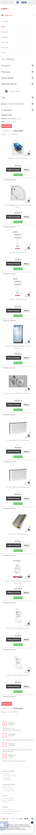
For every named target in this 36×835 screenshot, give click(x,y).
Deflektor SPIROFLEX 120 (18, 299)
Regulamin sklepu (7, 787)
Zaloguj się (31, 2)
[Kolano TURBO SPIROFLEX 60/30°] (18, 663)
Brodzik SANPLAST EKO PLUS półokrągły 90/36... (18, 206)
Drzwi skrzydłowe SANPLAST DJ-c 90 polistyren (18, 347)
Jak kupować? (5, 47)
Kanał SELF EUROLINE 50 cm (18, 534)
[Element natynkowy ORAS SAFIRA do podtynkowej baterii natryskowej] (18, 381)
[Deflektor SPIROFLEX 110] (18, 240)
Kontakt (3, 52)
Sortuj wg (4, 118)
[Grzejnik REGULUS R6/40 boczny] (18, 428)
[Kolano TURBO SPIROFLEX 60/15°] (18, 616)
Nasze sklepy (4, 42)
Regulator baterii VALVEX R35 (18, 158)
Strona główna (4, 21)
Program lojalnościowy (9, 790)
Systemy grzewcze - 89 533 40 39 (11, 811)
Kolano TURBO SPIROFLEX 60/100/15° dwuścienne (18, 582)
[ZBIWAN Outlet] (4, 9)
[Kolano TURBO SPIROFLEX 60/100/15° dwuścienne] (18, 569)
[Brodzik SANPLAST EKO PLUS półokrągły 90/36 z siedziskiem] (18, 193)
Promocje (5, 71)
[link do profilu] (18, 91)
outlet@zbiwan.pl (7, 813)
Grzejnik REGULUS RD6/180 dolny (18, 487)
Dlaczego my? (5, 32)
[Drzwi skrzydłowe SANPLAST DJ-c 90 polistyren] (18, 334)
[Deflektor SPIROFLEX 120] (18, 287)
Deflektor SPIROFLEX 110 (18, 252)
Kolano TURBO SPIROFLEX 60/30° (18, 675)
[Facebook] (23, 2)
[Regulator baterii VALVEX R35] (18, 146)
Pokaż (3, 121)
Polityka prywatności (8, 789)
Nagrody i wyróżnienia (8, 800)
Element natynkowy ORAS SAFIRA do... (18, 393)
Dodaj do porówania (10, 179)
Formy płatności (7, 779)
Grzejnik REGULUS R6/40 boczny (18, 440)
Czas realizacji (6, 777)
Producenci (6, 110)
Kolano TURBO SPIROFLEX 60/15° (18, 628)
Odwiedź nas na (9, 83)
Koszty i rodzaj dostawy (9, 775)
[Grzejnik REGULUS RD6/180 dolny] (18, 475)
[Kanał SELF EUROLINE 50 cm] (18, 522)
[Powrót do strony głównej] (3, 59)
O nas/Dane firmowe (8, 798)
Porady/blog (4, 37)
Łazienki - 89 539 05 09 (8, 809)
